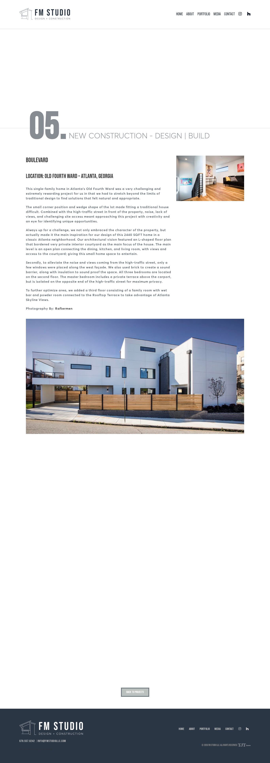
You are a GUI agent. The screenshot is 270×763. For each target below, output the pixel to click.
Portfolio (205, 729)
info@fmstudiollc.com (52, 741)
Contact (229, 729)
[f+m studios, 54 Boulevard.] (135, 320)
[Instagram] (240, 14)
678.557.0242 (27, 741)
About (192, 729)
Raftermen (64, 308)
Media (217, 729)
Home (181, 729)
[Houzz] (249, 14)
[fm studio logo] (44, 9)
